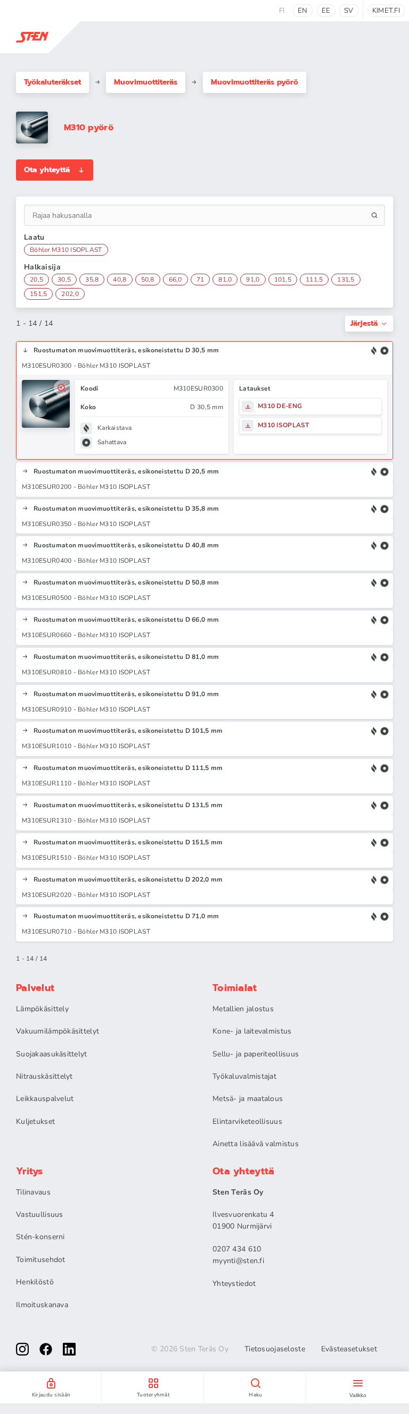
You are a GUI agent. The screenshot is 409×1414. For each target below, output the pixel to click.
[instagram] (22, 1349)
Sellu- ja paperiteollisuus (255, 1054)
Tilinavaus (33, 1192)
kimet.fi (386, 10)
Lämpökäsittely (42, 1009)
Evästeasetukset (349, 1349)
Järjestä (364, 323)
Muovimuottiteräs (145, 82)
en (303, 10)
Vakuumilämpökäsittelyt (57, 1031)
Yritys (29, 1171)
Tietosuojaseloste (274, 1349)
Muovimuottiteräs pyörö (254, 82)
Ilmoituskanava (42, 1305)
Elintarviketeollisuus (247, 1121)
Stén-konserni (40, 1237)
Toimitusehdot (41, 1260)
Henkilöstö (35, 1282)
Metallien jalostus (243, 1009)
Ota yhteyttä (47, 169)
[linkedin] (69, 1349)
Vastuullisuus (39, 1214)
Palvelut (35, 987)
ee (326, 10)
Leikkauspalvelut (44, 1099)
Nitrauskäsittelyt (44, 1076)
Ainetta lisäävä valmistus (255, 1144)
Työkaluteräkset (52, 82)
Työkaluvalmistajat (244, 1076)
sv (349, 10)
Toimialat (234, 987)
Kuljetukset (35, 1121)
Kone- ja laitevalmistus (251, 1031)
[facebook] (45, 1349)
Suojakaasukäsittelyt (51, 1054)
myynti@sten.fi (238, 1261)
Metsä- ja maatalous (247, 1099)
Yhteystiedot (234, 1283)
